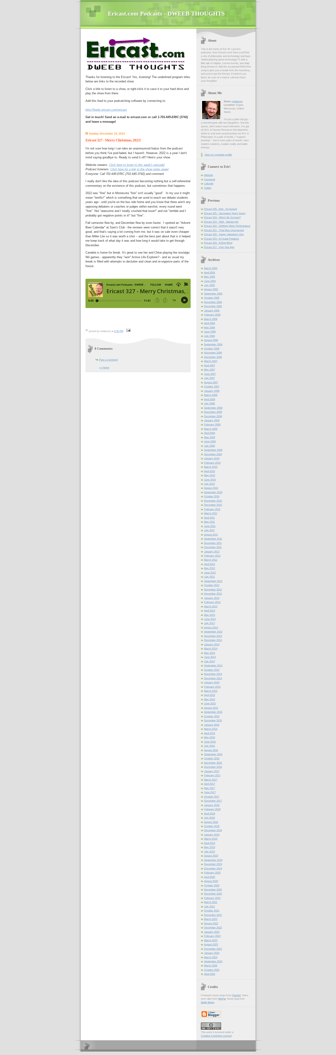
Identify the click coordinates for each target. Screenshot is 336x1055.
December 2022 (213, 927)
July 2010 (209, 483)
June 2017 (210, 792)
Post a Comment (108, 359)
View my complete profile (218, 154)
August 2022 (211, 923)
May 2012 (209, 568)
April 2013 (209, 610)
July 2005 (209, 285)
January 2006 (211, 310)
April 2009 (209, 433)
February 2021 (212, 898)
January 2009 (211, 420)
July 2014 (209, 661)
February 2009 (212, 424)
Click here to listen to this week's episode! (137, 165)
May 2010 (209, 475)
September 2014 (213, 665)
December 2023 (213, 948)
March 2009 (210, 428)
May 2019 (209, 847)
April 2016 (209, 733)
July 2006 (209, 336)
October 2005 (211, 297)
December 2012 (213, 593)
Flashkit (236, 995)
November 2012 (213, 589)
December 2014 (213, 678)
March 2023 (210, 940)
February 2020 (212, 872)
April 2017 (209, 783)
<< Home (104, 367)
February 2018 (212, 809)
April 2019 (209, 843)
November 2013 (213, 636)
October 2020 (211, 885)
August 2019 (211, 855)
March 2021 (210, 902)
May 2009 (209, 437)
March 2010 (210, 466)
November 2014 (213, 674)
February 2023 (212, 936)
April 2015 (209, 695)
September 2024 (213, 961)
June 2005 (210, 281)
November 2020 (213, 889)
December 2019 (213, 868)
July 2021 (209, 906)
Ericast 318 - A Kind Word (218, 242)
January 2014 (211, 644)
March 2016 (210, 729)
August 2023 (211, 944)
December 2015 (213, 720)
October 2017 (211, 796)
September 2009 (213, 450)
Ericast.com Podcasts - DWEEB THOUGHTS (166, 13)
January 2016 (211, 724)
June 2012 (210, 572)
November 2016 (213, 762)
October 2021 (211, 910)
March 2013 (210, 606)
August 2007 (211, 382)
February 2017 (212, 775)
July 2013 (209, 623)
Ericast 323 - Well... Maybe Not (221, 221)
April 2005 (209, 272)
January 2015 (211, 682)
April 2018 (209, 813)
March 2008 (210, 395)
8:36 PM (118, 331)
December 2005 (213, 306)
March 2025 (210, 965)
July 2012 (209, 576)
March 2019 (210, 838)
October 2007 (211, 386)
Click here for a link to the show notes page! (139, 169)
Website (208, 175)
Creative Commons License (216, 1035)
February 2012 (212, 555)
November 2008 (213, 412)
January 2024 (211, 953)
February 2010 (212, 462)
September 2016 (213, 754)
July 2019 (209, 851)
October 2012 (211, 585)
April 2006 (209, 323)
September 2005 (213, 293)
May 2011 (209, 521)
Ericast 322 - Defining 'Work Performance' (227, 226)
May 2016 (209, 737)
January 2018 (211, 805)
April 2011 (209, 517)
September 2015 (213, 712)
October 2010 (211, 496)
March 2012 (210, 559)
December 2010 (213, 504)
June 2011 (210, 526)
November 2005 (213, 302)
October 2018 (211, 826)
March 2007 (210, 361)
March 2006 (210, 319)
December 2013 (213, 640)
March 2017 (210, 779)
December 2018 (213, 830)
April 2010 (209, 471)
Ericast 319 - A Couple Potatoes (221, 238)
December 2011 (213, 547)
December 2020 (213, 893)
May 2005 (209, 276)
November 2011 (213, 543)
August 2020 (211, 881)
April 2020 (209, 877)
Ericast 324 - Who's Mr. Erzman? (222, 217)
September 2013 (213, 631)
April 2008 (209, 399)
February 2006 (212, 314)
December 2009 (213, 454)
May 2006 (209, 327)
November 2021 (213, 915)
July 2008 (209, 403)
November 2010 (213, 500)
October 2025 (211, 969)
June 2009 (210, 441)
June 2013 (210, 619)
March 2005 (210, 268)
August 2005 (211, 289)
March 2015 (210, 691)
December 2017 (213, 800)
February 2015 (212, 686)
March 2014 (210, 648)
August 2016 (211, 750)
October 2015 (211, 716)
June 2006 (210, 331)
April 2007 (209, 365)
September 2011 (213, 538)
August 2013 (211, 627)
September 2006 (213, 344)
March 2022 (210, 919)
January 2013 (211, 598)
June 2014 (210, 657)
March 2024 (210, 957)
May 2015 (209, 699)
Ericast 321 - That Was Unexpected (224, 230)
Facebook (209, 179)
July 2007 (209, 378)
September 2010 (213, 492)
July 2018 (209, 817)
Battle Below (207, 1002)
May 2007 (209, 369)
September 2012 (213, 581)
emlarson (237, 101)
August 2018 (211, 822)
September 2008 (213, 407)
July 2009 (209, 445)
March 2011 (210, 513)
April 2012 (209, 564)
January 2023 (211, 932)
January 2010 (211, 458)
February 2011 (212, 509)
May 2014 (209, 653)
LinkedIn (208, 183)
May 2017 (209, 788)
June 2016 (210, 741)
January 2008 (211, 391)
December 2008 (213, 416)
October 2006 (211, 348)
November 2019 (213, 864)
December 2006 (213, 357)
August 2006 (211, 340)
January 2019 (211, 834)
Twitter (207, 188)
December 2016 (213, 767)
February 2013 (212, 602)
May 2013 (209, 615)
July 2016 (209, 745)
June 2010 (210, 479)
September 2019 (213, 860)
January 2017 (211, 771)
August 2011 (211, 534)
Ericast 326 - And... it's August (220, 209)
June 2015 (210, 703)
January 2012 (211, 551)
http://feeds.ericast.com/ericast (106, 109)
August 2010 (211, 488)
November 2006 (213, 352)
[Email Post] (128, 331)
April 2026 (209, 974)
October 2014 (211, 669)
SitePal (222, 998)
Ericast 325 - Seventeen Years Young (224, 213)
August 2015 (211, 707)
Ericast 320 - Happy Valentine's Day (224, 234)
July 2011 (209, 530)
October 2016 (211, 758)
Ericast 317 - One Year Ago (219, 247)
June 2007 (210, 374)
